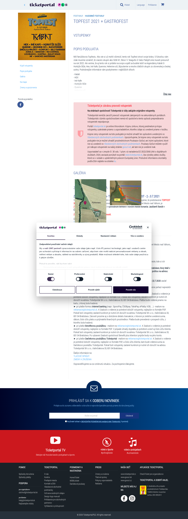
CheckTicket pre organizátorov (152, 474)
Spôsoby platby (25, 477)
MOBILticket (74, 480)
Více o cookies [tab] (137, 236)
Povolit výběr (94, 290)
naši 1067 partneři (52, 248)
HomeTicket (74, 477)
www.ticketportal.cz (128, 474)
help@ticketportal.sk (27, 500)
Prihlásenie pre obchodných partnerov (55, 501)
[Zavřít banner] (148, 227)
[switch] (79, 279)
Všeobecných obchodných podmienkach (105, 137)
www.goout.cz (126, 480)
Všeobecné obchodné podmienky (52, 488)
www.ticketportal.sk (133, 154)
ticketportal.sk (99, 126)
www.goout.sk (126, 477)
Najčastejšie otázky (26, 503)
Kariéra (47, 477)
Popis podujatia (26, 71)
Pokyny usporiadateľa (103, 480)
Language (141, 4)
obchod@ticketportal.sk (28, 492)
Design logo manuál (52, 496)
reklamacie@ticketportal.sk (85, 309)
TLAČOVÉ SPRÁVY (81, 356)
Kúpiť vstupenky (26, 65)
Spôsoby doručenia (26, 474)
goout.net (127, 147)
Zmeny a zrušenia (102, 474)
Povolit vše (131, 290)
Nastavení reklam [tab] (108, 236)
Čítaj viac (167, 94)
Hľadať (127, 4)
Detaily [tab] (79, 236)
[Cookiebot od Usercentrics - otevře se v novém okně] (131, 227)
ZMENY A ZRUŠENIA (83, 359)
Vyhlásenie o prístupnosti (54, 506)
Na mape (23, 82)
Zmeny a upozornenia (28, 87)
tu (115, 161)
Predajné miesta (50, 480)
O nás (46, 474)
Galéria (22, 76)
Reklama (98, 483)
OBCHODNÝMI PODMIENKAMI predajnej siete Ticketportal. (101, 421)
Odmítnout (57, 290)
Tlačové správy (101, 477)
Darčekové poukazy (77, 483)
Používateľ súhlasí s (97, 421)
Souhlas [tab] (51, 236)
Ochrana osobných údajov (54, 493)
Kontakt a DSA (50, 483)
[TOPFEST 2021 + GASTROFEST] (90, 205)
